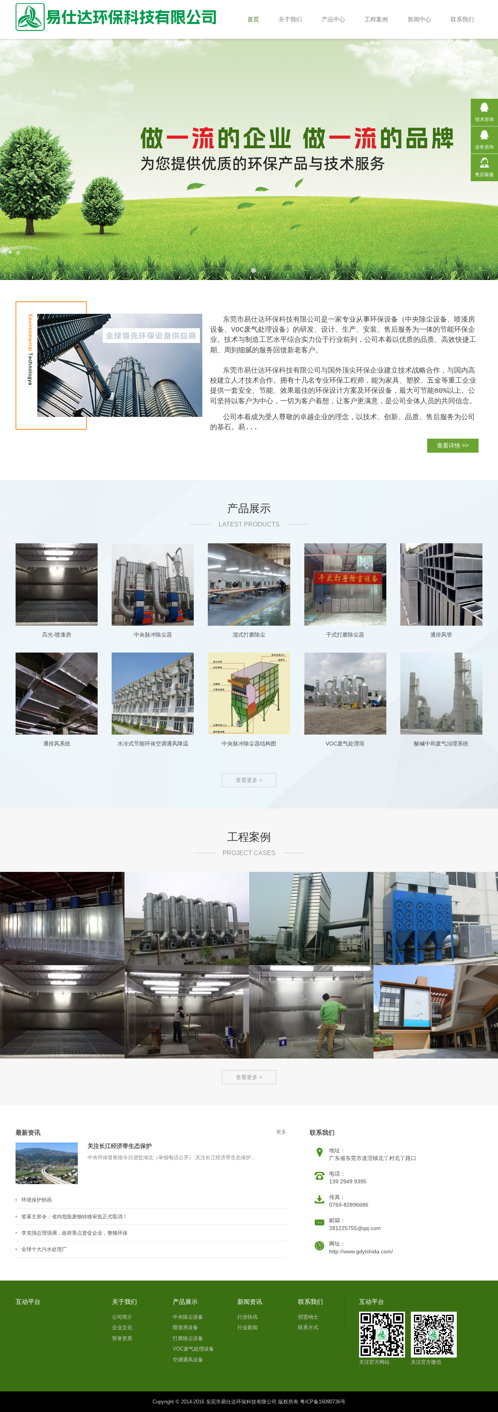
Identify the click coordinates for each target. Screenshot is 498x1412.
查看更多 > (249, 780)
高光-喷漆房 (56, 635)
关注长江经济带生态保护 (120, 1146)
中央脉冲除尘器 (153, 635)
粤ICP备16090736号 (322, 1402)
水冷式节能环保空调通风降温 (152, 743)
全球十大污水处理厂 (44, 1249)
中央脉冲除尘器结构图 (249, 743)
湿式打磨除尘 (249, 635)
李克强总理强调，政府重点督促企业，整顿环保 (74, 1233)
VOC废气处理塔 (345, 743)
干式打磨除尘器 (345, 635)
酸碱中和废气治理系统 (441, 743)
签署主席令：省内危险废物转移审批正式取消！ (74, 1217)
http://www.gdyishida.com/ (361, 1251)
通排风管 (441, 635)
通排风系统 (56, 743)
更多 (281, 1132)
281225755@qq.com (355, 1228)
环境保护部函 (36, 1200)
